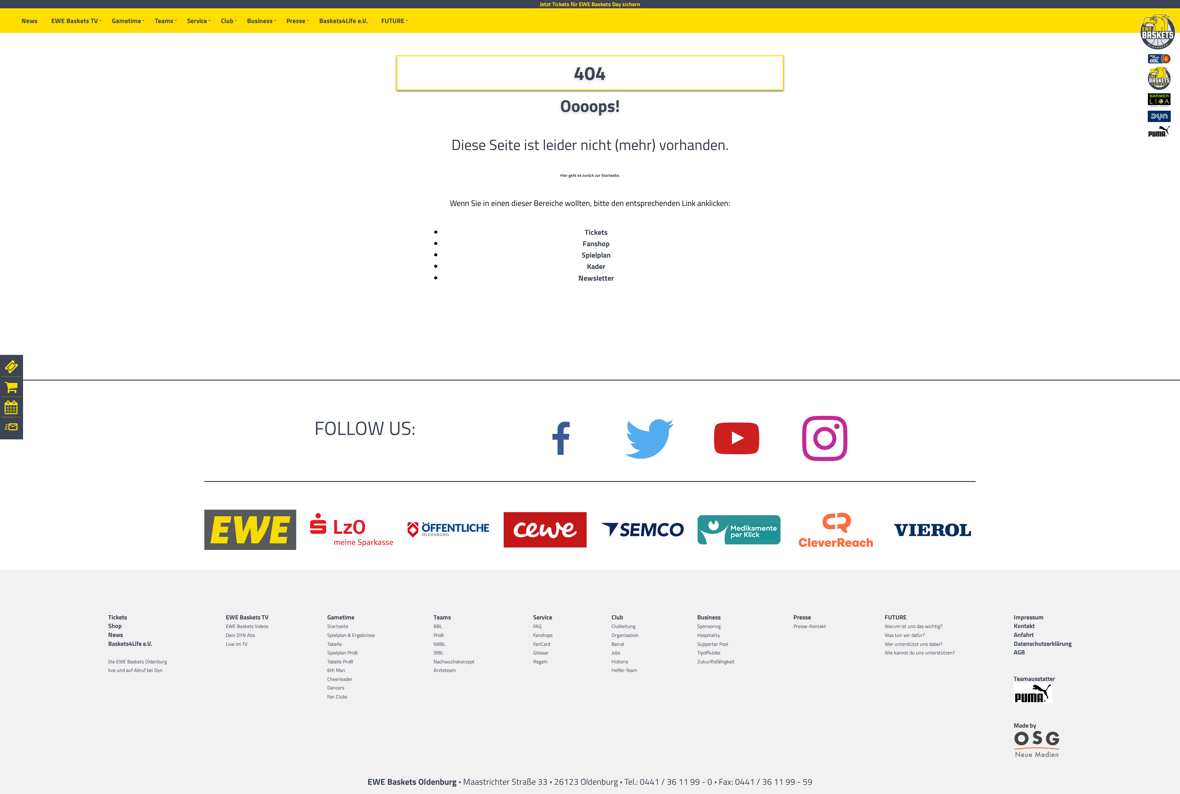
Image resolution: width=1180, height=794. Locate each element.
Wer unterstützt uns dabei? (913, 644)
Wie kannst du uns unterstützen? (920, 652)
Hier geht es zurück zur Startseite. (590, 175)
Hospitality (708, 635)
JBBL (439, 652)
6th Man (336, 670)
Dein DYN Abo (240, 635)
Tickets (596, 232)
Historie (620, 661)
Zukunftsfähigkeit (716, 661)
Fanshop (596, 243)
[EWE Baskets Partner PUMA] (1043, 693)
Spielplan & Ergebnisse (351, 635)
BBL (438, 626)
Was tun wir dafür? (905, 635)
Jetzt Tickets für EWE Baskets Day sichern (590, 4)
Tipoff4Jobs (708, 652)
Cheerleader (339, 679)
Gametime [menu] (126, 21)
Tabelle (334, 644)
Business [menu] (260, 21)
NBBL (440, 644)
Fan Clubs (337, 696)
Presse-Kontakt (809, 626)
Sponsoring (709, 626)
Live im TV (236, 644)
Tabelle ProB (340, 661)
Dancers (335, 687)
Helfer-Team (624, 670)
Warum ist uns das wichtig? (913, 626)
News (29, 21)
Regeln (540, 661)
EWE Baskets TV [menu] (74, 21)
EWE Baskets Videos (247, 626)
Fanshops (543, 635)
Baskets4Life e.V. (343, 21)
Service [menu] (197, 21)
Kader (596, 266)
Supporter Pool (712, 644)
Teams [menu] (164, 21)
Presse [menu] (295, 21)
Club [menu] (227, 21)
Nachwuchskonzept (454, 661)
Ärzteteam (445, 670)
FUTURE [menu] (392, 21)
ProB (439, 635)
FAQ (537, 626)
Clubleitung (623, 626)
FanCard (541, 644)
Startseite (337, 626)
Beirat (618, 644)
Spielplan (596, 254)
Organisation (625, 635)
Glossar (541, 652)
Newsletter (596, 277)
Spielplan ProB (342, 652)
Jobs (616, 652)
